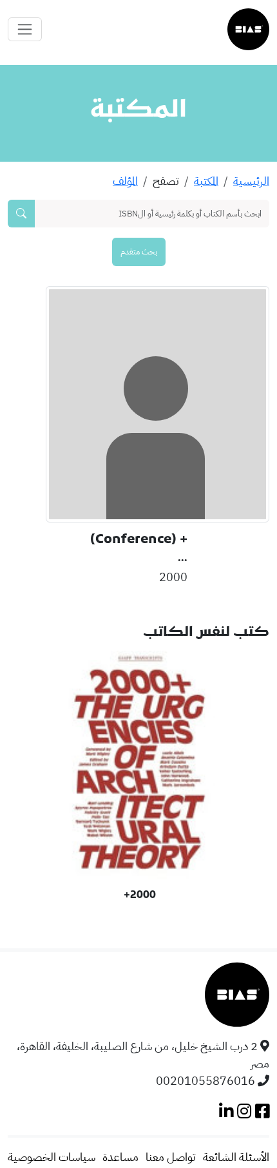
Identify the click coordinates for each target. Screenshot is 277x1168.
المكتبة (206, 180)
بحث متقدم (138, 251)
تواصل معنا (171, 1156)
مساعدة (120, 1156)
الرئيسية (251, 180)
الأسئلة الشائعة (236, 1156)
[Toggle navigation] (25, 29)
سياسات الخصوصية (51, 1156)
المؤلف (125, 180)
